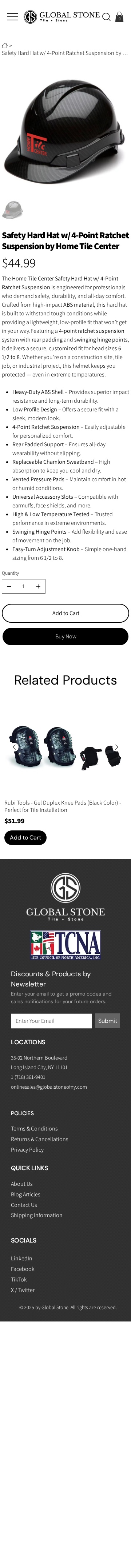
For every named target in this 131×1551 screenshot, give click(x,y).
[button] (106, 17)
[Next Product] (116, 747)
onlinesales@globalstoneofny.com (49, 1086)
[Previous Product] (14, 747)
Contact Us (24, 1205)
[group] (65, 773)
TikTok (19, 1279)
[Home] (5, 45)
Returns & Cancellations (39, 1139)
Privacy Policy (27, 1149)
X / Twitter (23, 1290)
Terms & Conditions (34, 1128)
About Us (22, 1184)
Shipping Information (37, 1215)
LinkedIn (21, 1258)
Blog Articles (25, 1194)
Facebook (23, 1269)
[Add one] (38, 586)
